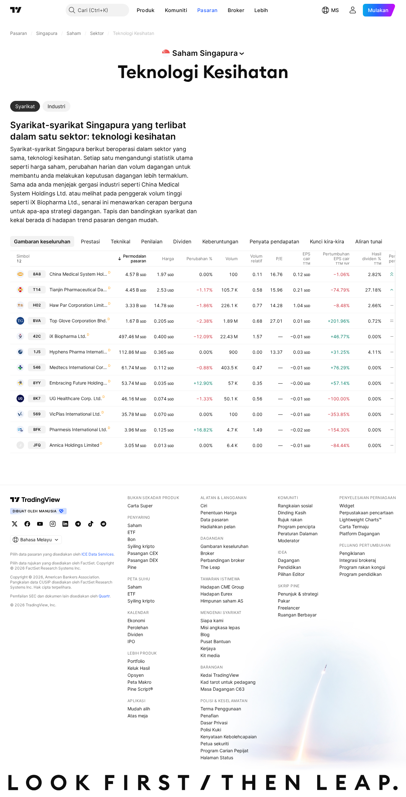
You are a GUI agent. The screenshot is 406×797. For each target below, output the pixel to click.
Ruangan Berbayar (297, 614)
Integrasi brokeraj (357, 560)
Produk (146, 10)
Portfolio (136, 661)
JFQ (37, 445)
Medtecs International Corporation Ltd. (78, 367)
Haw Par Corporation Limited (78, 305)
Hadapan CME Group (222, 587)
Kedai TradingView (219, 675)
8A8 (37, 274)
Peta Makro (139, 682)
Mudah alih (139, 708)
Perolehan (138, 627)
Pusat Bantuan (215, 641)
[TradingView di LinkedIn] (65, 523)
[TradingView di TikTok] (90, 523)
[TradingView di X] (14, 523)
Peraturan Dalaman (298, 533)
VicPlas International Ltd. (75, 414)
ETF (131, 532)
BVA (37, 320)
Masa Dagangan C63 (222, 689)
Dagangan (288, 560)
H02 (37, 305)
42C (37, 336)
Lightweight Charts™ (360, 519)
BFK (37, 429)
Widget (346, 505)
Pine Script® (140, 689)
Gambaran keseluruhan (224, 546)
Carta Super (140, 505)
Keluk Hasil (139, 668)
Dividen (135, 634)
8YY (37, 382)
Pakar (284, 600)
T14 (37, 289)
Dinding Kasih (292, 512)
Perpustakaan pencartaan (366, 512)
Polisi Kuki (210, 729)
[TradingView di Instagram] (52, 523)
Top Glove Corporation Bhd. (78, 320)
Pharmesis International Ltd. (78, 429)
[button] (159, 10)
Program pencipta (296, 526)
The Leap (210, 567)
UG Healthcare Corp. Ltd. (75, 398)
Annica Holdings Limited (74, 445)
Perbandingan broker (222, 560)
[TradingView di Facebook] (27, 523)
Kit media (210, 655)
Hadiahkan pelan (217, 526)
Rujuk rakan (290, 519)
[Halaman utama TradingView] (35, 499)
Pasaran (207, 10)
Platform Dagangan (359, 533)
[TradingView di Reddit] (103, 523)
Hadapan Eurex (216, 593)
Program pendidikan (360, 574)
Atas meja (138, 715)
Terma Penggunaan (220, 708)
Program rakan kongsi (362, 567)
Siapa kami (211, 620)
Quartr (104, 596)
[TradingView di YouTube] (40, 523)
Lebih (261, 10)
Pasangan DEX (143, 560)
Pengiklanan (352, 553)
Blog (205, 634)
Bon (131, 539)
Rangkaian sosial (295, 505)
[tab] (25, 106)
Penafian (209, 715)
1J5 (37, 351)
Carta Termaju (354, 526)
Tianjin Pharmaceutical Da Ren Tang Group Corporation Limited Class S (78, 289)
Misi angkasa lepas (220, 627)
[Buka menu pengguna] (352, 10)
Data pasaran (214, 519)
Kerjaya (208, 648)
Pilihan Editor (291, 574)
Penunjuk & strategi (298, 593)
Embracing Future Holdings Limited (78, 382)
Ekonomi (136, 620)
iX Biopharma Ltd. (67, 336)
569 (37, 414)
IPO (131, 641)
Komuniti (176, 10)
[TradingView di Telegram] (78, 523)
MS (335, 10)
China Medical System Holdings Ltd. (78, 274)
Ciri (203, 505)
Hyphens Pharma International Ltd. (78, 351)
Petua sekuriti (214, 743)
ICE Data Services (98, 554)
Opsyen (136, 675)
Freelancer (289, 607)
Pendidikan (289, 567)
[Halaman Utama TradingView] (16, 10)
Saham (135, 525)
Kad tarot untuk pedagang (228, 682)
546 (37, 367)
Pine (132, 567)
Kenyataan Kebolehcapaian (228, 736)
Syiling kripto (141, 546)
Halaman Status (216, 757)
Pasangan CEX (143, 553)
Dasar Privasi (213, 722)
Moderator (288, 540)
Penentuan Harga (218, 512)
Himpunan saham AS (221, 600)
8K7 (37, 398)
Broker (236, 10)
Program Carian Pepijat (224, 750)
